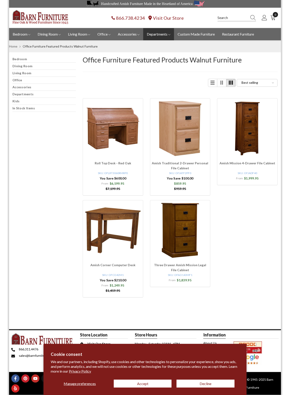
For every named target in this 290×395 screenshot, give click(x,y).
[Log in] (264, 18)
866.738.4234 (130, 18)
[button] (212, 83)
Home (13, 46)
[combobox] (232, 17)
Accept (142, 383)
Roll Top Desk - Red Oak (113, 163)
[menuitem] (44, 59)
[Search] (237, 17)
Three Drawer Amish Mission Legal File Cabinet (180, 267)
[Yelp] (15, 388)
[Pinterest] (25, 378)
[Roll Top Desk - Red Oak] (113, 128)
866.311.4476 (28, 349)
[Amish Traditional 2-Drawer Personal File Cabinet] (180, 128)
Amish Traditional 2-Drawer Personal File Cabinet (180, 165)
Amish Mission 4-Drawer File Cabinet (247, 163)
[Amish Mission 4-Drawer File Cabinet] (247, 128)
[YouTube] (35, 378)
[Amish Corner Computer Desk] (113, 230)
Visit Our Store (168, 18)
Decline (205, 383)
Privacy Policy (80, 371)
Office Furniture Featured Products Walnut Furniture (60, 46)
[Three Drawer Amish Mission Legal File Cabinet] (180, 230)
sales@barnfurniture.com (36, 355)
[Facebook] (15, 378)
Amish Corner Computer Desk (112, 265)
